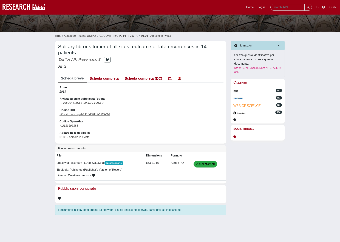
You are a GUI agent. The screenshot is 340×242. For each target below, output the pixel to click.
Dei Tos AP (67, 59)
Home (250, 7)
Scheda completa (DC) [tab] (143, 78)
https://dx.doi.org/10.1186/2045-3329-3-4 (85, 114)
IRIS (58, 35)
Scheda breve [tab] (72, 78)
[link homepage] (25, 7)
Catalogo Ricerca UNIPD (80, 35)
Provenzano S (89, 59)
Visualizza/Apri (205, 164)
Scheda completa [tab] (104, 78)
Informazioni (245, 45)
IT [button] (316, 7)
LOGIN (332, 7)
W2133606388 (69, 125)
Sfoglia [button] (261, 7)
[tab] (170, 78)
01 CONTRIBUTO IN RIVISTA (119, 35)
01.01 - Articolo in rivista (156, 35)
